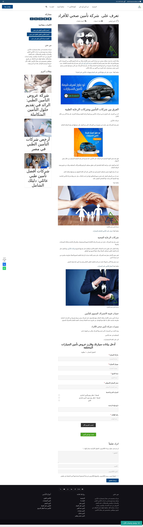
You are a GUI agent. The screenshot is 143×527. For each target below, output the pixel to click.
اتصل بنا (83, 501)
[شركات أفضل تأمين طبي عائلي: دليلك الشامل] (37, 154)
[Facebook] (82, 489)
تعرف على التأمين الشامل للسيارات (103, 231)
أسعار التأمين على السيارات (105, 266)
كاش (89, 400)
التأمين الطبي (47, 498)
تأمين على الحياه (80, 506)
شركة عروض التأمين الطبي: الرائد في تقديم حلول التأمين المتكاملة (38, 104)
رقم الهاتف (114, 415)
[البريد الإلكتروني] (64, 489)
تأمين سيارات (81, 511)
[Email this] (49, 19)
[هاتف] (60, 489)
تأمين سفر (82, 503)
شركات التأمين (72, 248)
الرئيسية (82, 498)
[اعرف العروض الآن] (4, 268)
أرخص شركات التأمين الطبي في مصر (38, 143)
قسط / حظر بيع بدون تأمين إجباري (89, 398)
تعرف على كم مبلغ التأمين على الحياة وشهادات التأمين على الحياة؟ (94, 72)
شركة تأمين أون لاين (86, 63)
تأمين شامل (81, 513)
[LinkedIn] (71, 489)
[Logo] (139, 6)
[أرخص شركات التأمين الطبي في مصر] (37, 120)
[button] (46, 7)
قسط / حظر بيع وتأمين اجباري (89, 395)
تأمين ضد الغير (81, 508)
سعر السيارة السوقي (111, 383)
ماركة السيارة (113, 355)
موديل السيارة (113, 364)
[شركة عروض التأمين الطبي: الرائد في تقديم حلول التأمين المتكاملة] (37, 76)
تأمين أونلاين (112, 21)
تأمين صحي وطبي (80, 516)
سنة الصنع (114, 373)
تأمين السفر (47, 503)
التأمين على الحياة (46, 506)
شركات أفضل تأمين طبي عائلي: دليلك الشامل (38, 178)
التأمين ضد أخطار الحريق (44, 508)
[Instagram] (75, 489)
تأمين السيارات (47, 501)
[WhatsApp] (3, 1)
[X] (78, 489)
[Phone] (4, 264)
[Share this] (45, 19)
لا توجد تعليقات (80, 21)
